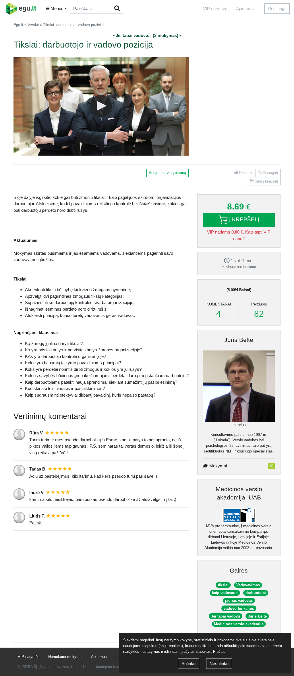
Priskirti (245, 173)
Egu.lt (18, 25)
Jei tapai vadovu (225, 616)
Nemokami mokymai (65, 657)
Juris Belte (238, 339)
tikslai (223, 585)
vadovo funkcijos (239, 608)
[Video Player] (101, 106)
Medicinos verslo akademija (239, 624)
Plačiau (219, 651)
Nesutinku (219, 663)
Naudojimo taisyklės (111, 667)
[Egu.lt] (23, 8)
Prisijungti (277, 8)
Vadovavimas (248, 585)
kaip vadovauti (225, 593)
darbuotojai (255, 593)
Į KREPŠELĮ (243, 219)
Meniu (56, 8)
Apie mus (245, 8)
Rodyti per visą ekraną (167, 173)
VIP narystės (215, 8)
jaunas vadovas (239, 600)
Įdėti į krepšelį (266, 181)
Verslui (33, 25)
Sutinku (188, 663)
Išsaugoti (270, 173)
